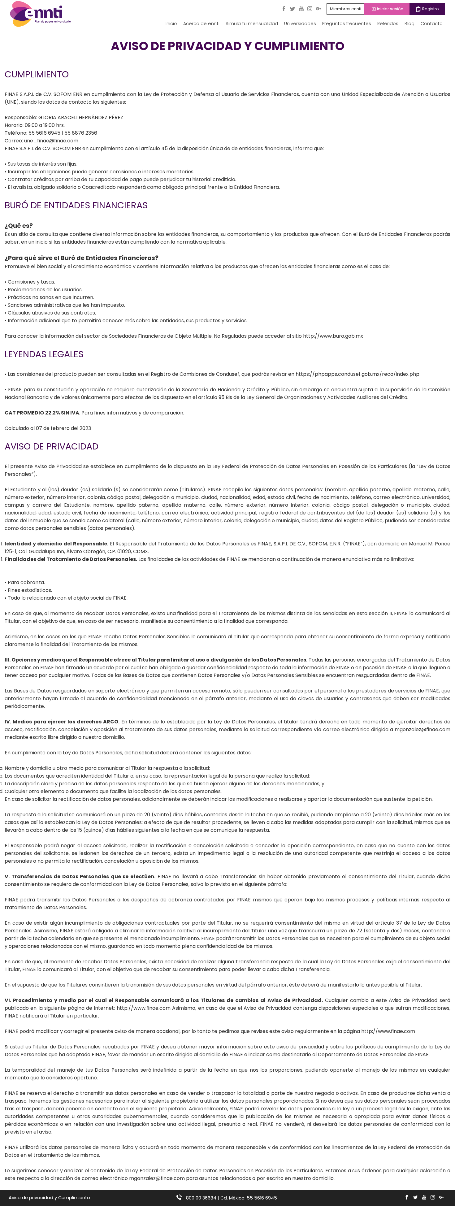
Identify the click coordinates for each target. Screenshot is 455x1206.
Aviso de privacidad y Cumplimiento (49, 1198)
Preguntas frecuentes (346, 23)
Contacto (432, 23)
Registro (430, 8)
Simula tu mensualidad (252, 23)
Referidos (387, 23)
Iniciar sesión (389, 8)
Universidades (300, 23)
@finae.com (435, 729)
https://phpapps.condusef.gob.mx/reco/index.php (357, 374)
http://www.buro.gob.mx (333, 336)
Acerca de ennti (201, 23)
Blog (409, 23)
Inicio (171, 23)
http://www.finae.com (144, 1008)
